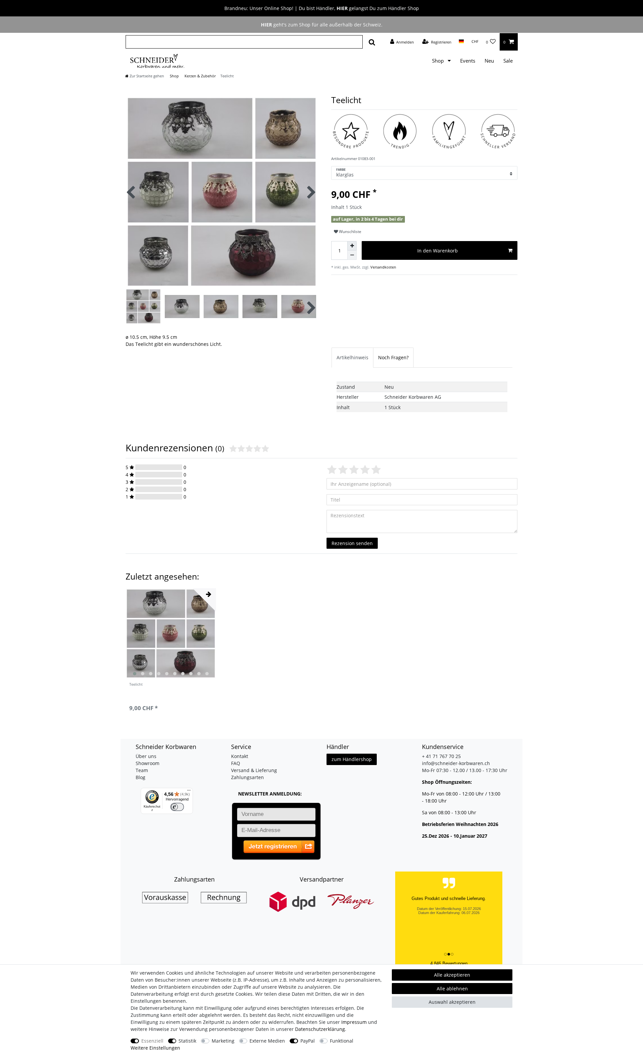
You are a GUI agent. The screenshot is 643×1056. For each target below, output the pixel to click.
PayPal (307, 1041)
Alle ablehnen (452, 988)
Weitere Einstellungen (155, 1048)
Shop (438, 60)
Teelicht (136, 684)
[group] (171, 633)
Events (467, 60)
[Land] (461, 41)
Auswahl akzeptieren (452, 1002)
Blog (140, 777)
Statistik (187, 1041)
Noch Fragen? (393, 357)
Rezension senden (352, 543)
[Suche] (372, 42)
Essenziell (152, 1041)
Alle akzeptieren (452, 975)
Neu (489, 60)
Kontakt (239, 756)
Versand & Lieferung (254, 770)
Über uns (146, 756)
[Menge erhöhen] (352, 245)
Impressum (354, 1022)
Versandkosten (383, 267)
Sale (508, 60)
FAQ (235, 763)
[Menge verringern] (352, 255)
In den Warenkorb (437, 250)
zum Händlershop (352, 759)
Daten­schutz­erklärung (320, 1029)
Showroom (147, 763)
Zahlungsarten (247, 777)
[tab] (352, 357)
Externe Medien (267, 1041)
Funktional (341, 1041)
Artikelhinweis (352, 357)
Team (142, 770)
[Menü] (189, 792)
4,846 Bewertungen (449, 963)
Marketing (223, 1041)
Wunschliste (349, 231)
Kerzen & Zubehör (200, 75)
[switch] (177, 807)
